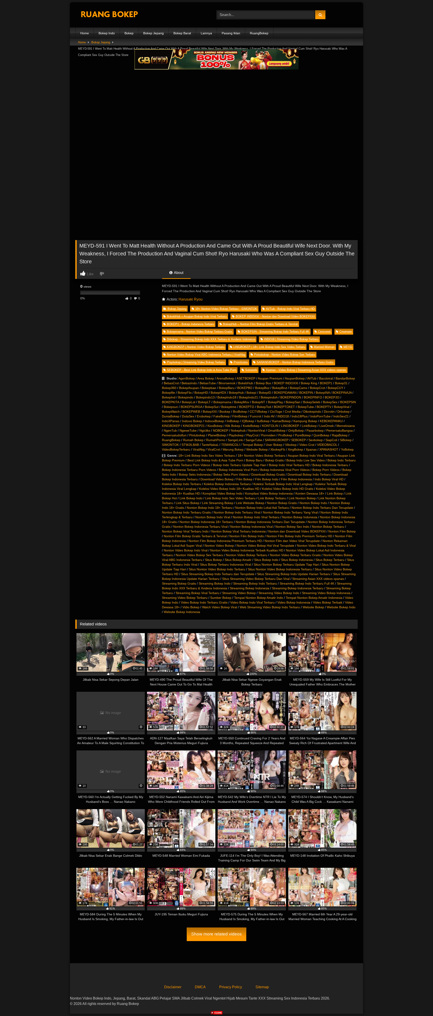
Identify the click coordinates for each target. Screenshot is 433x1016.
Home (84, 33)
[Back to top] (419, 1002)
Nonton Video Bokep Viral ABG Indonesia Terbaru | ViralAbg (206, 354)
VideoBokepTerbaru (176, 449)
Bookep (224, 411)
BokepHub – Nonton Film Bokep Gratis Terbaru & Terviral (260, 324)
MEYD (347, 347)
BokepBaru (227, 388)
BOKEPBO (244, 388)
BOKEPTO (246, 407)
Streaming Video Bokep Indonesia (326, 593)
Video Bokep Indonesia (293, 602)
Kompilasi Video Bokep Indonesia (269, 493)
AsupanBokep (295, 378)
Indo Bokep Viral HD (329, 479)
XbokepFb (277, 449)
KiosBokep (215, 426)
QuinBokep (321, 435)
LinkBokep (309, 426)
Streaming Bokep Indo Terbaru (255, 583)
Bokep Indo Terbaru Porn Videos (187, 465)
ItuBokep (263, 421)
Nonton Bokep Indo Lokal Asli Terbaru (262, 507)
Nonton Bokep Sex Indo (292, 526)
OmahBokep (277, 430)
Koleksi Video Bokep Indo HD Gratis (287, 489)
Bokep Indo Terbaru (341, 460)
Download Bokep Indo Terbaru (309, 474)
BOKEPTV (324, 407)
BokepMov (241, 402)
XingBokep (295, 449)
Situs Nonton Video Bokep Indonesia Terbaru (280, 569)
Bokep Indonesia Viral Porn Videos (285, 470)
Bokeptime (228, 407)
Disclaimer (172, 987)
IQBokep (248, 421)
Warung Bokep (233, 449)
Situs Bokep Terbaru (330, 560)
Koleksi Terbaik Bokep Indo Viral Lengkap (283, 484)
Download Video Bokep (217, 479)
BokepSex (330, 402)
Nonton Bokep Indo (313, 503)
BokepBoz (262, 388)
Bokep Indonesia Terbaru (330, 465)
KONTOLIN (270, 426)
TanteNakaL (210, 445)
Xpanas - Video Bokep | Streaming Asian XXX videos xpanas (306, 370)
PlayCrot (252, 435)
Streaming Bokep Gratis (179, 583)
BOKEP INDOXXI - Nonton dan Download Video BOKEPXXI (275, 316)
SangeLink (235, 440)
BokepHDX (218, 392)
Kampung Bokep (305, 421)
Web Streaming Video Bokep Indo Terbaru (270, 607)
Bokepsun (171, 407)
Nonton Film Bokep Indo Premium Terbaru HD (299, 536)
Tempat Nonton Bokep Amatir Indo (258, 597)
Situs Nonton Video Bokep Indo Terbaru (217, 569)
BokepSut (212, 407)
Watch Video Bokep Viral (219, 607)
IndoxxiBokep (214, 421)
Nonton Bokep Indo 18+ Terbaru (210, 507)
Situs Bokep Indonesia (297, 560)
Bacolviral (326, 378)
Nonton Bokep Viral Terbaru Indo (185, 531)
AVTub (311, 378)
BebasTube (208, 383)
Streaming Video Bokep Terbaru (184, 597)
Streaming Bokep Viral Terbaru (197, 593)
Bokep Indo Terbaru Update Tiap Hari (239, 465)
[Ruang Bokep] (109, 15)
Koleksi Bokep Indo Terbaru (181, 484)
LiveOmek (326, 426)
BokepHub (236, 392)
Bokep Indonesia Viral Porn (238, 470)
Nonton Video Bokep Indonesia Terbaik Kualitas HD (246, 550)
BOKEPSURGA (191, 407)
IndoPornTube (320, 416)
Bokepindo (185, 397)
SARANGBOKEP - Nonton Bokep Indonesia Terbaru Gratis (295, 362)
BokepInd (168, 397)
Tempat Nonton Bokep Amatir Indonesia (314, 597)
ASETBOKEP (246, 378)
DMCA (200, 987)
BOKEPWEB (191, 411)
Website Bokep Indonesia (182, 612)
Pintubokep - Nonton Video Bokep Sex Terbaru (284, 354)
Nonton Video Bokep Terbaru (246, 555)
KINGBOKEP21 (194, 426)
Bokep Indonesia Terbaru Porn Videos (189, 470)
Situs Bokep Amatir (238, 560)
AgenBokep (186, 378)
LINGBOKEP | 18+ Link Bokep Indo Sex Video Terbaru (269, 347)
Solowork (251, 370)
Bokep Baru (254, 460)
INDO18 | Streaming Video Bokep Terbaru (291, 339)
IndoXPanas (170, 421)
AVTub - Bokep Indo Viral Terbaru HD (290, 308)
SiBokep (346, 440)
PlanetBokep (217, 435)
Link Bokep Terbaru (272, 498)
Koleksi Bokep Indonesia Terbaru (227, 484)
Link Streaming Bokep (217, 503)
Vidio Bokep (190, 607)
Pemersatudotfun (174, 435)
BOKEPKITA (170, 402)
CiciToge (276, 411)
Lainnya (206, 33)
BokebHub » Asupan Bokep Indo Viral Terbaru (197, 316)
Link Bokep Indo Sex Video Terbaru (230, 498)
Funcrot (255, 416)
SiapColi (331, 440)
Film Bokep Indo (266, 479)
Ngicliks (204, 430)
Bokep (129, 33)
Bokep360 (169, 388)
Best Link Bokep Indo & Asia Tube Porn (215, 460)
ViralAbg (199, 449)
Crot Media (293, 411)
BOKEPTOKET (284, 407)
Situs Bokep (213, 560)
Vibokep (291, 445)
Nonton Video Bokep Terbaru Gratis (295, 555)
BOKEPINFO (313, 397)
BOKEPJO (332, 397)
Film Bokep (244, 479)
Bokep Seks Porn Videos (231, 474)
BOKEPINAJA (342, 392)
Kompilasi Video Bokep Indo (222, 493)
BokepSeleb (311, 402)
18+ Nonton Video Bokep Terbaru (261, 455)
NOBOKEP (220, 430)
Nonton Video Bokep (219, 545)
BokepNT (258, 402)
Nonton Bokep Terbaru (328, 526)
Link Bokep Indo (191, 498)
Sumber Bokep (220, 597)
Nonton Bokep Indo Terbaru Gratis (186, 512)
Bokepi (251, 392)
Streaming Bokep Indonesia (249, 588)
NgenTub (170, 430)
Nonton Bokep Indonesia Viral (251, 526)
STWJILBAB (190, 445)
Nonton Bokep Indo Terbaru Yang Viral (290, 512)
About (178, 273)
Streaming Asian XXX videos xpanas (318, 579)
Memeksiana (345, 426)
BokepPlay (275, 402)
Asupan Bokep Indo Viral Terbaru (311, 455)
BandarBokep (345, 378)
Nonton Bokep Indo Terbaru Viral (237, 512)
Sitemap (262, 987)
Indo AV (269, 416)
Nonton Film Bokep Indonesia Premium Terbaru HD (225, 541)
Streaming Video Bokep (239, 593)
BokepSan (293, 402)
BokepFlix (185, 392)
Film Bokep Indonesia (296, 479)
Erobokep (204, 416)
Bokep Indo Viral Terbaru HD (289, 465)
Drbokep (343, 411)
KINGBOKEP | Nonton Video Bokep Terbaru (195, 347)
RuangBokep (259, 33)
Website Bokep (257, 449)
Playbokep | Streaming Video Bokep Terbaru (196, 362)
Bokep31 (341, 383)
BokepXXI (210, 411)
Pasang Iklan (231, 33)
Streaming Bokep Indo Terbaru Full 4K (307, 583)
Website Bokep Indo (341, 607)
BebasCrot (171, 383)
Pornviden (268, 435)
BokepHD (201, 392)
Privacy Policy (230, 987)
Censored (324, 331)
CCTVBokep (258, 411)
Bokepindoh (269, 397)
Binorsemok (227, 383)
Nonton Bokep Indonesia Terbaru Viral (200, 526)
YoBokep (347, 449)
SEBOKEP (298, 440)
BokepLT (204, 402)
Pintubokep (197, 435)
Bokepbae (209, 388)
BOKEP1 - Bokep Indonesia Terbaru (190, 324)
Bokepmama (222, 402)
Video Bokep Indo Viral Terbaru (252, 602)
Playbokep (236, 435)
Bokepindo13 (205, 397)
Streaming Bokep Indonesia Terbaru (297, 588)
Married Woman (324, 347)
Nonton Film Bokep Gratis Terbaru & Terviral (195, 536)
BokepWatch (171, 411)
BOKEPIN (306, 392)
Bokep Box (263, 383)
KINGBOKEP (171, 426)
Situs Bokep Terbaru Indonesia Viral (225, 564)
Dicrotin (329, 411)
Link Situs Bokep (187, 503)
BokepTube (306, 407)
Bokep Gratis (274, 460)
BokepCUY (335, 388)
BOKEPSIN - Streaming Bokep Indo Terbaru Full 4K (275, 331)
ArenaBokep (225, 378)
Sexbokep (316, 440)
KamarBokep (281, 421)
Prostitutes (241, 362)
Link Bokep (335, 493)
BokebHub (245, 383)
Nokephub (238, 430)
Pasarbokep (315, 430)
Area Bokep (205, 378)
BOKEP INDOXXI (286, 383)
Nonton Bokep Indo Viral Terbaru (256, 517)
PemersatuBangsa (339, 430)
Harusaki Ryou (191, 299)
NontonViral (256, 430)
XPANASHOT (328, 449)
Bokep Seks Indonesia (195, 474)
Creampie (345, 331)
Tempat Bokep (252, 445)
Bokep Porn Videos (326, 470)
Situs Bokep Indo (266, 560)
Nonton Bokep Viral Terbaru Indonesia (238, 531)
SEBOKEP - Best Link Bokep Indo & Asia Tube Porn (201, 370)
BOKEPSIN (348, 402)
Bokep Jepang (153, 33)
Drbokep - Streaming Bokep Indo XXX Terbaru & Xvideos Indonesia (211, 339)
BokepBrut (279, 388)
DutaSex (188, 416)
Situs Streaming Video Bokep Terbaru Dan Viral (256, 579)
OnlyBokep (296, 430)
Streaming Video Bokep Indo (278, 593)
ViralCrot (213, 449)
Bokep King (309, 383)
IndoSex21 (341, 416)
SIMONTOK (170, 445)
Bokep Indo (107, 33)
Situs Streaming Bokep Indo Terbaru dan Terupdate (217, 574)
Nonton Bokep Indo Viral (212, 517)
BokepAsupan (189, 388)
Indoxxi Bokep (192, 421)
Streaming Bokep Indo (214, 583)
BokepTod (264, 407)
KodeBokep (251, 426)
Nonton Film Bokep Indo (246, 536)
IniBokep (233, 421)
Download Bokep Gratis (268, 474)
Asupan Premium (270, 378)
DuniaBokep (170, 416)
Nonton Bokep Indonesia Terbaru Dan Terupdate (270, 522)
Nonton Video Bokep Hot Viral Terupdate (265, 545)
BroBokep (240, 411)
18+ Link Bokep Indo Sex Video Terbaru (206, 455)
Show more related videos (216, 934)
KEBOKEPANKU (331, 421)
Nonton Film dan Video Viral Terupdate (292, 541)
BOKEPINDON (290, 397)
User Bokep (274, 445)
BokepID (265, 392)
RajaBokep (340, 435)
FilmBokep (239, 416)
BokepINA (323, 392)
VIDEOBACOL (327, 445)
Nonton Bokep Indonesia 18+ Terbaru (206, 522)
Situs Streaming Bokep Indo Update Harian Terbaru (293, 574)
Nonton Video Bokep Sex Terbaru (199, 555)
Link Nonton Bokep (302, 498)
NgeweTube (188, 430)
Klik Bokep (232, 426)
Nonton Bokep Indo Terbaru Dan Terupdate (322, 507)
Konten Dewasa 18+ (309, 493)
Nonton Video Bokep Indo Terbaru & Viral (326, 545)
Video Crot (306, 445)
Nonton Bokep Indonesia (299, 517)
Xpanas (311, 449)
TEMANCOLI (230, 445)
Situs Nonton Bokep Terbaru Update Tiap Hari (286, 564)
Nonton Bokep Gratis (282, 503)
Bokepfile (168, 392)
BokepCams (298, 388)
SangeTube (254, 440)
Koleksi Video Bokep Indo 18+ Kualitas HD (229, 489)
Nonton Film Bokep (342, 531)
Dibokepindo (312, 411)
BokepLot (188, 402)
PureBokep (303, 435)
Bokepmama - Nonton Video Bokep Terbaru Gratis (199, 331)
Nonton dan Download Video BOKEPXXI (297, 531)
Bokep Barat (182, 33)
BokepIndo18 (226, 397)
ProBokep (285, 435)
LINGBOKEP (290, 426)
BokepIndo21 (248, 397)
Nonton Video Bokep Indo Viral (185, 550)
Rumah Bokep (193, 440)
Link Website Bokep (250, 503)
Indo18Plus (300, 416)
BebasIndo (189, 383)
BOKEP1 (326, 383)
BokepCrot (317, 388)
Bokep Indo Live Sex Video (305, 460)
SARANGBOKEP (276, 440)
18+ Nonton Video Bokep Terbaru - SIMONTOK (226, 308)
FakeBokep (221, 416)
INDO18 (283, 416)
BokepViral (341, 407)
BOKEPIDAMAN (285, 392)
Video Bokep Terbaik (327, 602)
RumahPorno (215, 440)
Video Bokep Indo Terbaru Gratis (204, 602)
